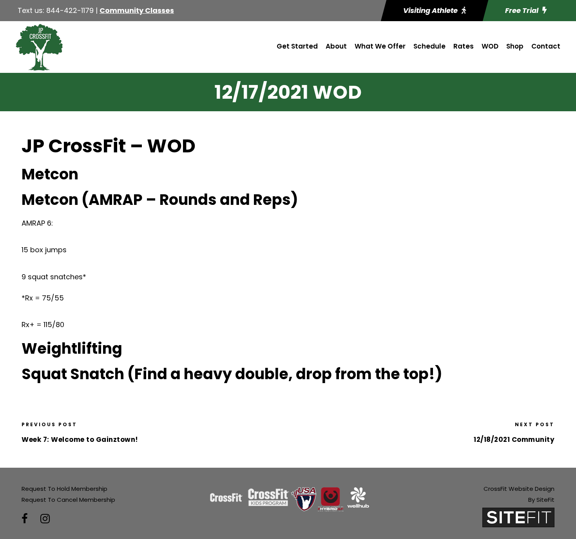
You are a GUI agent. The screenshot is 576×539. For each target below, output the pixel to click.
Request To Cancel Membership (68, 500)
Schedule (429, 46)
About (336, 46)
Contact (545, 46)
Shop (514, 46)
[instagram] (45, 518)
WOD (490, 46)
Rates (463, 46)
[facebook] (25, 518)
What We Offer (380, 46)
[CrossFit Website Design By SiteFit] (518, 517)
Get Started (297, 46)
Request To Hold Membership (64, 489)
